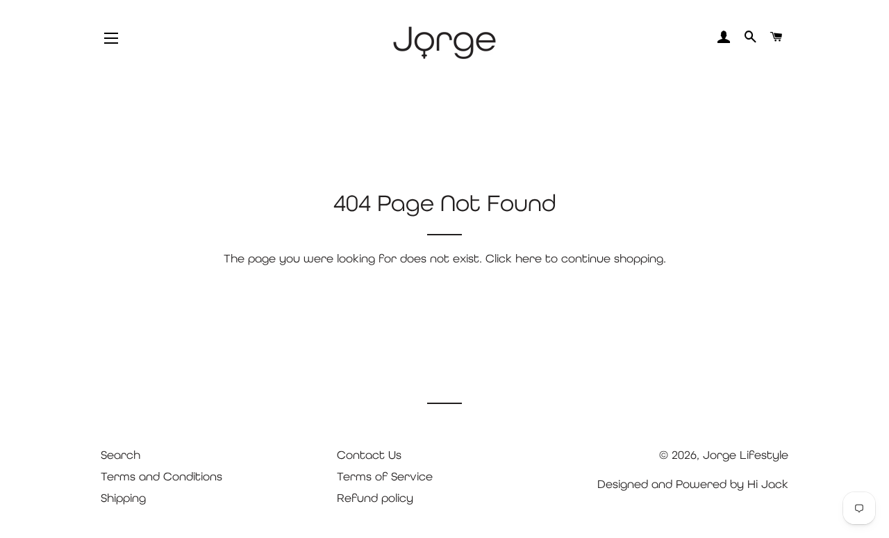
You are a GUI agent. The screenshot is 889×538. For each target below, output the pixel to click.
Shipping (123, 498)
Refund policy (375, 498)
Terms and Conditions (161, 476)
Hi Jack (767, 484)
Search (120, 455)
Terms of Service (385, 476)
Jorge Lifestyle (745, 455)
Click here (513, 258)
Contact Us (369, 455)
